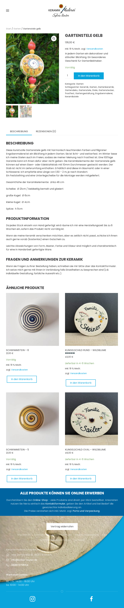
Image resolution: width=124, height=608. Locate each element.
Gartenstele (85, 90)
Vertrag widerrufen (62, 526)
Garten (17, 28)
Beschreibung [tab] (19, 131)
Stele (95, 90)
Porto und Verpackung (86, 511)
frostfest (69, 93)
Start (8, 28)
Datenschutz (41, 535)
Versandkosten (94, 48)
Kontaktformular (55, 503)
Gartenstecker (106, 90)
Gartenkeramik (106, 87)
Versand (79, 540)
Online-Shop (40, 500)
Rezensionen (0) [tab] (46, 131)
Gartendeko (71, 90)
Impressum (24, 535)
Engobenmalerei (104, 93)
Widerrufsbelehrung (87, 535)
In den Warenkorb (89, 76)
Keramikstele (72, 96)
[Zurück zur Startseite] (62, 11)
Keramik (84, 87)
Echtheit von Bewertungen (55, 540)
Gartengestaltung (84, 93)
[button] (7, 11)
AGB (104, 535)
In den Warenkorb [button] (22, 379)
